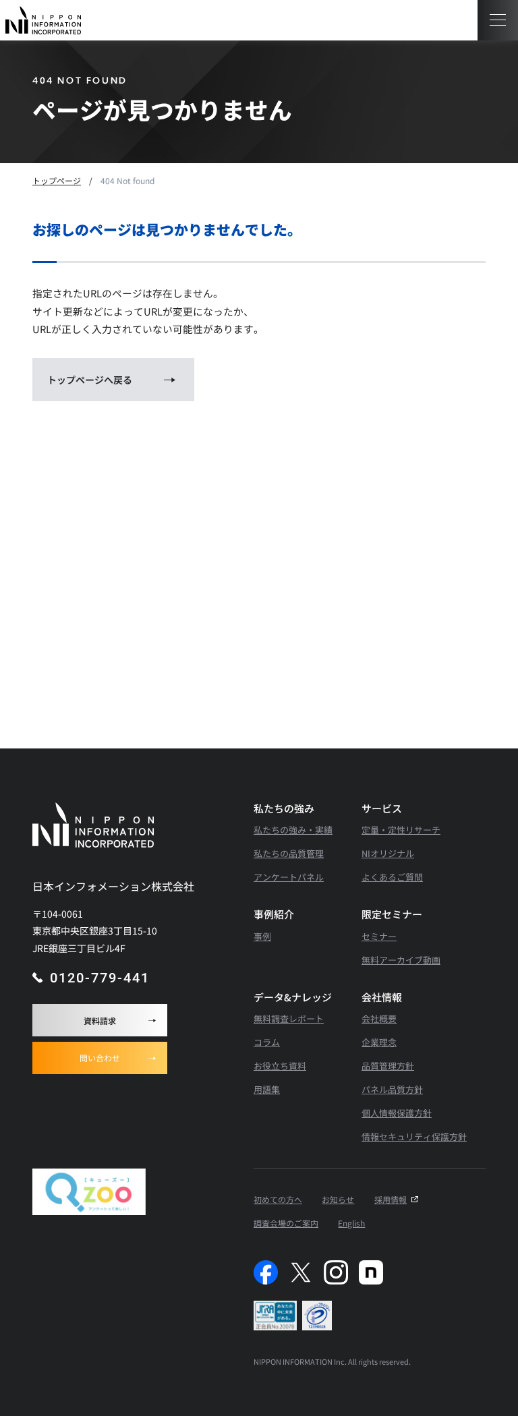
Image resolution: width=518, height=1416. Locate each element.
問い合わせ (100, 1057)
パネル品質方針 (392, 1089)
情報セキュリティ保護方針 (414, 1136)
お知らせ (338, 1199)
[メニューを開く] (498, 20)
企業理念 (379, 1042)
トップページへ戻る (89, 379)
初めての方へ (278, 1199)
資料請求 (100, 1020)
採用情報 (390, 1199)
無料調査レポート (289, 1018)
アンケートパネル (289, 877)
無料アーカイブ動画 (401, 959)
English (351, 1223)
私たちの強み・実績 (293, 829)
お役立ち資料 (280, 1065)
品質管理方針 (388, 1065)
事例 (262, 936)
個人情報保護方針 (397, 1113)
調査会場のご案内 (286, 1223)
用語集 (267, 1089)
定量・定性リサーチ (401, 829)
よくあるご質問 (392, 877)
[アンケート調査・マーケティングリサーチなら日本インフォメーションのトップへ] (43, 20)
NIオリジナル (388, 853)
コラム (267, 1042)
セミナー (379, 936)
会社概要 (379, 1018)
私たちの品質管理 (289, 853)
